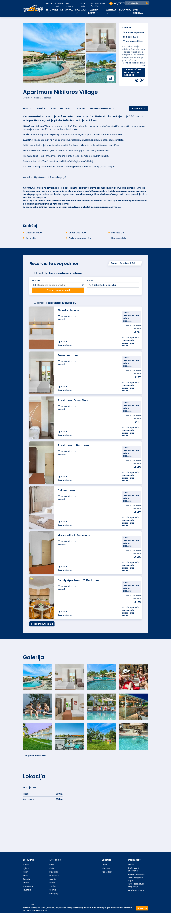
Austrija (52, 879)
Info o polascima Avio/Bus (98, 4)
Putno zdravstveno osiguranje (137, 885)
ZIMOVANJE (125, 9)
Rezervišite (138, 108)
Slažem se (142, 908)
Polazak (36, 280)
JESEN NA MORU (93, 11)
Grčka (26, 864)
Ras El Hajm (107, 872)
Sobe (53, 108)
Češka (52, 868)
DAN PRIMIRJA (138, 11)
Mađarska (53, 872)
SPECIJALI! (80, 9)
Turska (26, 882)
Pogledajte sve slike (35, 755)
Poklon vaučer (83, 4)
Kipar (25, 872)
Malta (25, 875)
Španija (26, 879)
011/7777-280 (121, 3)
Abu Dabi (106, 868)
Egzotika (106, 859)
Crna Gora (28, 886)
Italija (51, 864)
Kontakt (49, 3)
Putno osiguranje (71, 4)
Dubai (104, 864)
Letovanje (28, 859)
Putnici (90, 280)
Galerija (65, 108)
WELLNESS (111, 9)
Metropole (55, 859)
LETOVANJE (52, 9)
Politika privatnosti (136, 874)
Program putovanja (102, 108)
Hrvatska (27, 890)
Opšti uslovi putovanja (133, 869)
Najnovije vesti (59, 4)
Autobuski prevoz (136, 890)
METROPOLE (66, 9)
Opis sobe (62, 476)
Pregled (27, 108)
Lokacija (80, 108)
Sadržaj (41, 108)
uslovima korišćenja (37, 910)
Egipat (26, 868)
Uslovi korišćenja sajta (135, 879)
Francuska (54, 875)
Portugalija (54, 893)
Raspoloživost (65, 480)
